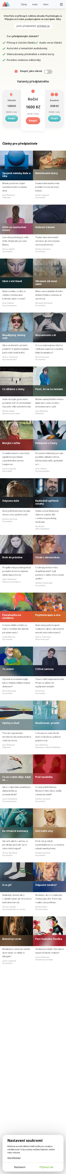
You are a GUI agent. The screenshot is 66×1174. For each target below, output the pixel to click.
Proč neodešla (43, 777)
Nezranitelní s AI (45, 335)
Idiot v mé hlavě (12, 281)
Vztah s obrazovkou (47, 557)
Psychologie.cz (6, 4)
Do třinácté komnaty (15, 831)
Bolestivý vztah (11, 939)
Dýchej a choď (10, 723)
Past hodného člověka (48, 939)
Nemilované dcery (46, 173)
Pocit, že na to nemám (49, 389)
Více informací (13, 1157)
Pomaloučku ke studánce (11, 616)
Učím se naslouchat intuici (14, 228)
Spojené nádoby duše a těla (16, 174)
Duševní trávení (45, 227)
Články (24, 4)
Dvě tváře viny (44, 831)
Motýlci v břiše (11, 443)
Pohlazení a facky (46, 443)
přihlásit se (43, 26)
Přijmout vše (46, 1167)
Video (46, 4)
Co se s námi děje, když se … (16, 778)
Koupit (11, 118)
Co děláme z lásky (13, 389)
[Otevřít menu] (61, 4)
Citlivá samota (44, 669)
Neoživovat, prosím (47, 723)
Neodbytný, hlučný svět (13, 336)
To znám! (8, 669)
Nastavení (19, 1167)
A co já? (7, 885)
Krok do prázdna (12, 557)
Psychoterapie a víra (47, 615)
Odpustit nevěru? (46, 885)
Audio (35, 4)
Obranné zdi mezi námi (46, 282)
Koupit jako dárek (31, 71)
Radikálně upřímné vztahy (46, 502)
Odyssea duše (10, 500)
